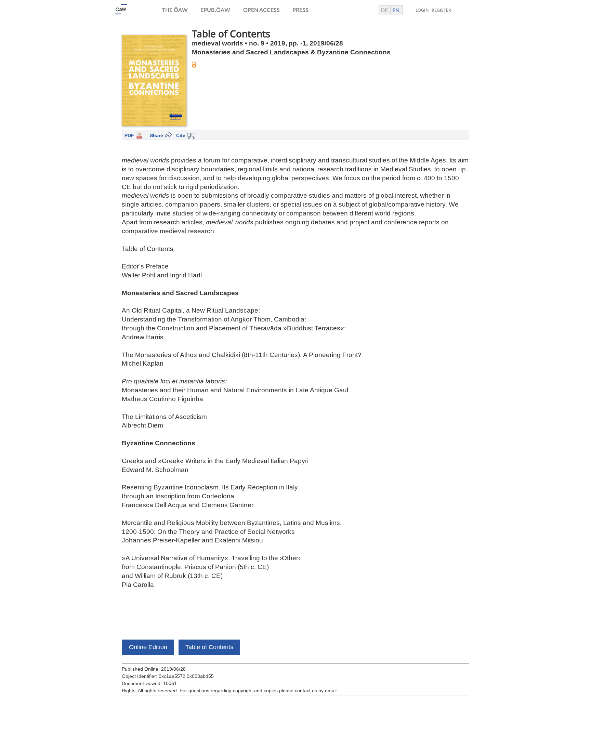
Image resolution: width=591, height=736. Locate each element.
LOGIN (422, 10)
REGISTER (441, 10)
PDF (129, 135)
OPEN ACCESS (261, 10)
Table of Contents (209, 647)
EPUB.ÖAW (215, 10)
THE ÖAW (175, 10)
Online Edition (148, 647)
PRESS (300, 10)
